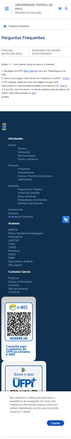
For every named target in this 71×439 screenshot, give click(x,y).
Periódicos (14, 250)
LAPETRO (13, 240)
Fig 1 (66, 78)
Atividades (15, 138)
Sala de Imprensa (18, 288)
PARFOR (13, 229)
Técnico (22, 148)
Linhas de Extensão (29, 192)
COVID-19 (13, 292)
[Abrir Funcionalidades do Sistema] (60, 8)
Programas (24, 168)
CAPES (12, 247)
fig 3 (34, 93)
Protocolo (13, 277)
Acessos (13, 223)
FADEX (12, 254)
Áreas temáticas (27, 196)
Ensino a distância (28, 159)
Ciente (55, 423)
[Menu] (6, 8)
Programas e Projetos (30, 189)
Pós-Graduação (26, 155)
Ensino (12, 145)
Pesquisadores (26, 172)
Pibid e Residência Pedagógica (25, 233)
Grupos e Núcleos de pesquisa (35, 175)
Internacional (15, 209)
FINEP (11, 257)
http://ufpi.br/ (30, 71)
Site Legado (15, 264)
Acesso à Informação (20, 281)
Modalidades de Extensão (32, 199)
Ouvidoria (13, 285)
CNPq (11, 243)
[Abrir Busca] (66, 8)
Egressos (13, 213)
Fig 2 (63, 85)
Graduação (24, 151)
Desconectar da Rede (20, 261)
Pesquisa (13, 165)
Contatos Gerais (19, 271)
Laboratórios (25, 179)
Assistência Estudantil (20, 216)
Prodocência (15, 236)
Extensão (13, 185)
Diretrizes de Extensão (30, 203)
